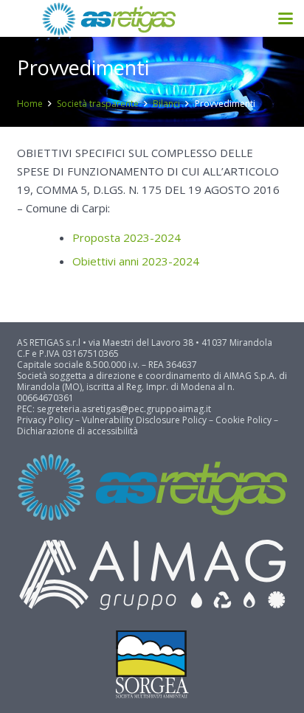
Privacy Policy (45, 420)
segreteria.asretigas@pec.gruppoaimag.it (124, 409)
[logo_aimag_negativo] (152, 576)
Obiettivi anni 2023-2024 (135, 261)
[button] (285, 18)
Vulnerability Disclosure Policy (144, 420)
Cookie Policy (243, 420)
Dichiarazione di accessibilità (77, 431)
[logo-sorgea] (152, 664)
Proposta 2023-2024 (126, 237)
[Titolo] (108, 18)
